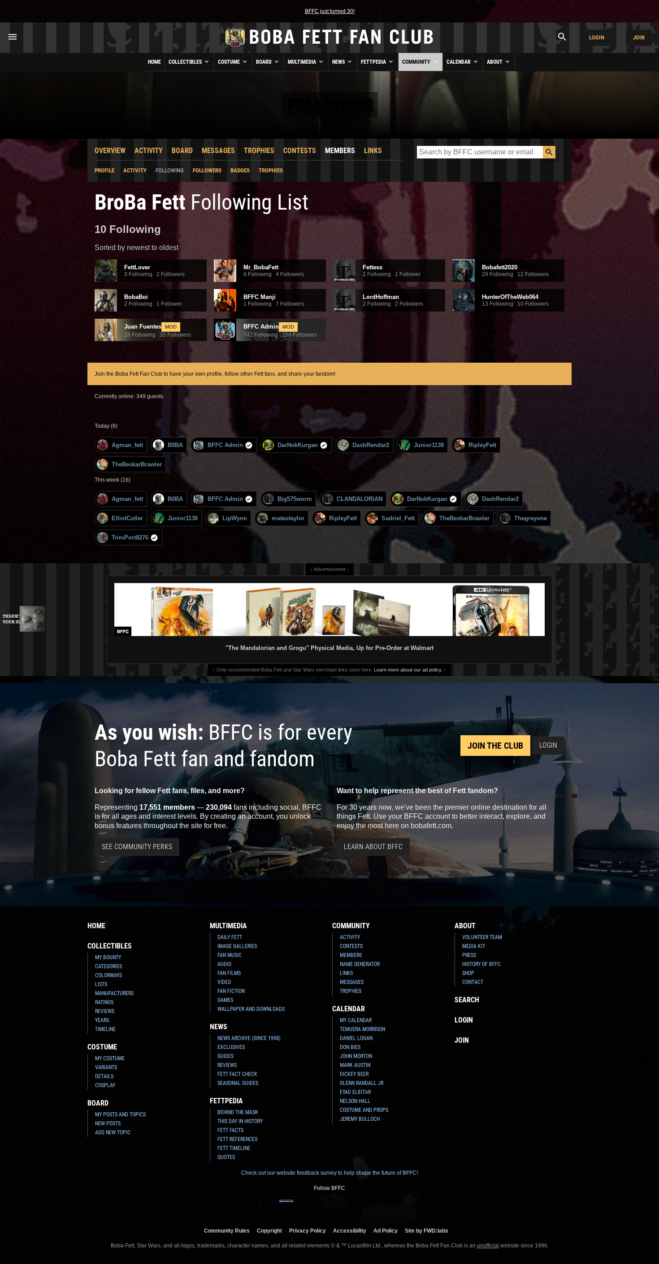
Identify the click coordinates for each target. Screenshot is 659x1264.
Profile (104, 170)
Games (225, 1000)
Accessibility (349, 1230)
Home (154, 62)
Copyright (269, 1230)
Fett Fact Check (237, 1074)
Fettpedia (374, 62)
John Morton (356, 1056)
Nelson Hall (355, 1101)
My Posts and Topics (120, 1114)
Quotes (226, 1157)
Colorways (108, 975)
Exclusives (231, 1047)
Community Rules (227, 1230)
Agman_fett (127, 445)
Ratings (104, 1002)
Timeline (105, 1029)
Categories (108, 966)
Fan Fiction (231, 991)
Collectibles (186, 62)
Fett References (237, 1139)
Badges (240, 170)
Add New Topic (112, 1132)
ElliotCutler (127, 518)
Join (639, 37)
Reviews (104, 1011)
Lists (101, 984)
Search (467, 1000)
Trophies (259, 150)
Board (264, 62)
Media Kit (473, 946)
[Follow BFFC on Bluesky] (372, 1206)
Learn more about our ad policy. (408, 669)
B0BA (175, 445)
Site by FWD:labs (426, 1230)
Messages (218, 150)
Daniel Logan (356, 1038)
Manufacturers (114, 993)
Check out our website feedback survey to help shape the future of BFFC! (329, 1173)
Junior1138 (429, 445)
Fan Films (229, 973)
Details (104, 1076)
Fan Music (229, 955)
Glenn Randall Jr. (362, 1083)
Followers (207, 170)
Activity (148, 150)
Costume (229, 62)
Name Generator (360, 964)
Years (102, 1020)
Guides (225, 1056)
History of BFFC (481, 964)
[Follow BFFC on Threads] (358, 1206)
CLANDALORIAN (359, 499)
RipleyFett (482, 445)
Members (340, 150)
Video (224, 982)
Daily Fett (229, 937)
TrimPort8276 (130, 537)
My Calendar (356, 1020)
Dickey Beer (354, 1074)
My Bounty (108, 957)
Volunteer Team (482, 937)
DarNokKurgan (297, 445)
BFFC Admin (225, 445)
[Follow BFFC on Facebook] (286, 1206)
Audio (224, 964)
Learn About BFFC (373, 847)
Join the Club (495, 745)
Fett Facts (230, 1130)
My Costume (110, 1058)
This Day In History (240, 1121)
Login (596, 37)
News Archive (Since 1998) (249, 1038)
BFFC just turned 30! (330, 11)
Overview (110, 150)
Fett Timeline (233, 1148)
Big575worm (294, 499)
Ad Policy (385, 1230)
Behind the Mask (237, 1112)
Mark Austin (355, 1065)
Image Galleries (237, 946)
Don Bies (350, 1047)
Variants (106, 1067)
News (339, 62)
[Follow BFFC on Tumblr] (329, 1206)
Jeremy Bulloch (360, 1119)
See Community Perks (137, 847)
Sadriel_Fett (398, 518)
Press (469, 955)
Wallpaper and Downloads (251, 1009)
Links (373, 150)
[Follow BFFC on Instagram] (301, 1206)
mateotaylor (288, 518)
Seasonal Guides (237, 1083)
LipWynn (234, 518)
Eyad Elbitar (355, 1092)
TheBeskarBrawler (137, 464)
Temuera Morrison (362, 1029)
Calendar (459, 62)
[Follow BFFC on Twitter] (315, 1206)
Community (417, 62)
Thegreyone (530, 518)
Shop (468, 973)
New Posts (108, 1123)
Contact (472, 982)
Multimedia (302, 62)
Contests (299, 150)
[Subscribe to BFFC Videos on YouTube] (344, 1206)
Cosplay (105, 1085)
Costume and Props (364, 1110)
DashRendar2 (370, 445)
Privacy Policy (307, 1230)
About (495, 62)
